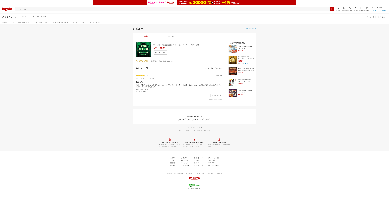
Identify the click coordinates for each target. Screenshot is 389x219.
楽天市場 (4, 22)
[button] (344, 9)
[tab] (148, 36)
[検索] (332, 9)
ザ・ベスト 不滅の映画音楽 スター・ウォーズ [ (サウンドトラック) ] (28, 22)
